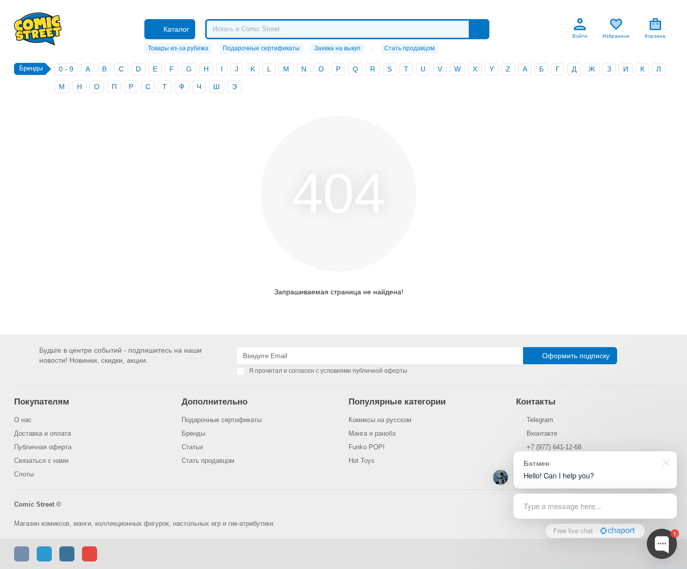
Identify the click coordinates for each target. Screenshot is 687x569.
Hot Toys (362, 460)
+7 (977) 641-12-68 (554, 447)
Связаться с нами (41, 460)
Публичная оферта (42, 447)
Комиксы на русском (380, 420)
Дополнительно (214, 402)
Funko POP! (367, 447)
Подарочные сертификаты (261, 48)
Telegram (540, 420)
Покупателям (41, 402)
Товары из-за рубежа (178, 48)
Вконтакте (542, 433)
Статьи (192, 447)
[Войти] (580, 24)
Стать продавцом (409, 48)
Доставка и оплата (42, 433)
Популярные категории (397, 402)
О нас (23, 420)
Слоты (24, 474)
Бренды (193, 433)
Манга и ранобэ (372, 433)
